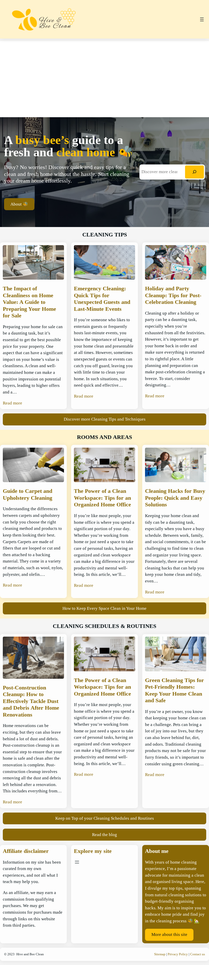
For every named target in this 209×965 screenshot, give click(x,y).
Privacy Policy (178, 954)
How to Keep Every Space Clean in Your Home (104, 608)
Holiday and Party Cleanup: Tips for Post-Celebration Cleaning (173, 295)
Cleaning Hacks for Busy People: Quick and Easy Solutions (175, 498)
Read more (12, 403)
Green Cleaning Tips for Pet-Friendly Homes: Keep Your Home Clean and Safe (174, 690)
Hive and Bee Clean (30, 954)
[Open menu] (202, 19)
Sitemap (159, 954)
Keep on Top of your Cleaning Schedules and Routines (104, 818)
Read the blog (104, 834)
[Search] (194, 171)
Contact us (197, 954)
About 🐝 (19, 204)
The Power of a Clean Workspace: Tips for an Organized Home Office (102, 498)
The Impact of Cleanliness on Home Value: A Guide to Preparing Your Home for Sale (29, 302)
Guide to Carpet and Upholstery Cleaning (27, 494)
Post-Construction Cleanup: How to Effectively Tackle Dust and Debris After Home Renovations (31, 701)
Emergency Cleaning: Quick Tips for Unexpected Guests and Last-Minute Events (102, 298)
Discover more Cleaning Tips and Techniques (105, 419)
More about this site (169, 934)
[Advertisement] (104, 77)
